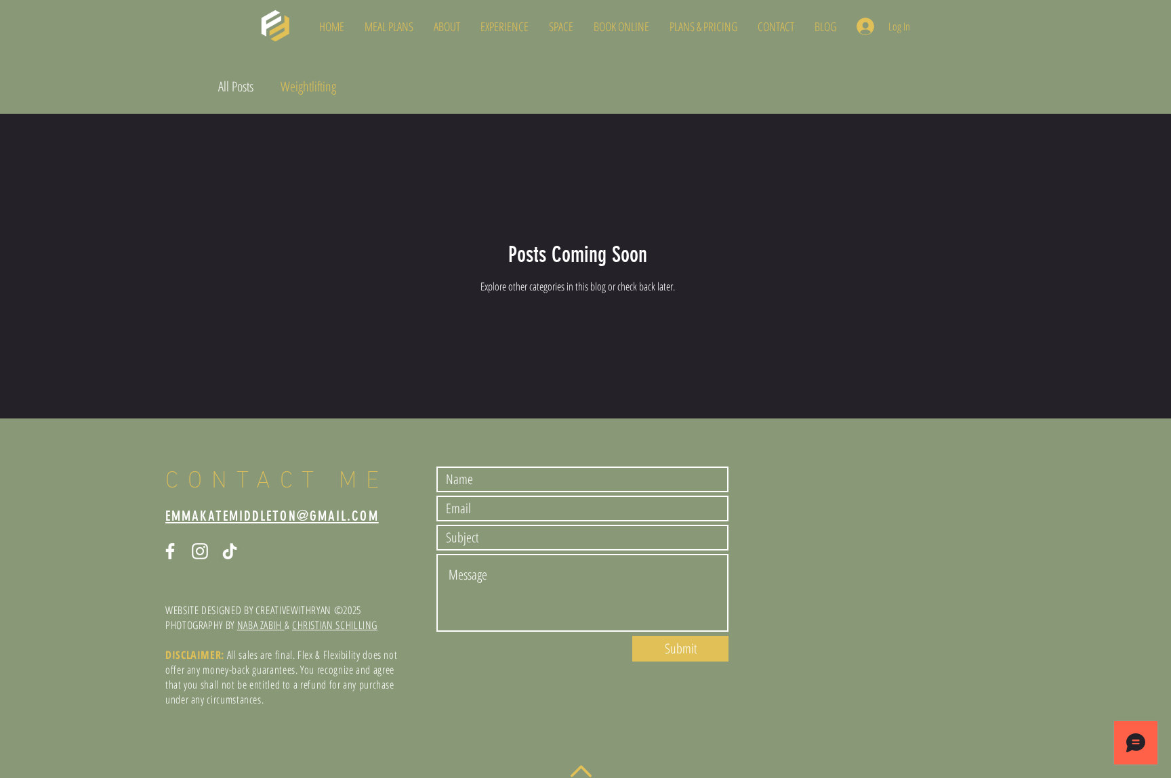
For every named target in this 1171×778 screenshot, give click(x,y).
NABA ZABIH (261, 625)
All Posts (235, 86)
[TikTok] (230, 551)
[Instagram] (200, 551)
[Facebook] (170, 551)
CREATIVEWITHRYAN (293, 610)
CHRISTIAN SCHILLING (334, 625)
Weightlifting (308, 86)
